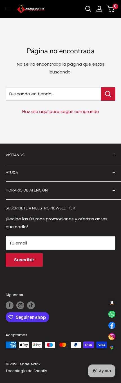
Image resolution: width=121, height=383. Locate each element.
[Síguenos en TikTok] (31, 305)
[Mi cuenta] (99, 9)
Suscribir (24, 260)
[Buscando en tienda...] (108, 94)
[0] (110, 9)
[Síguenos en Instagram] (20, 305)
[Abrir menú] (8, 9)
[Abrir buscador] (88, 9)
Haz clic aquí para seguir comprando (60, 111)
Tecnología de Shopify (26, 370)
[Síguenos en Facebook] (10, 305)
